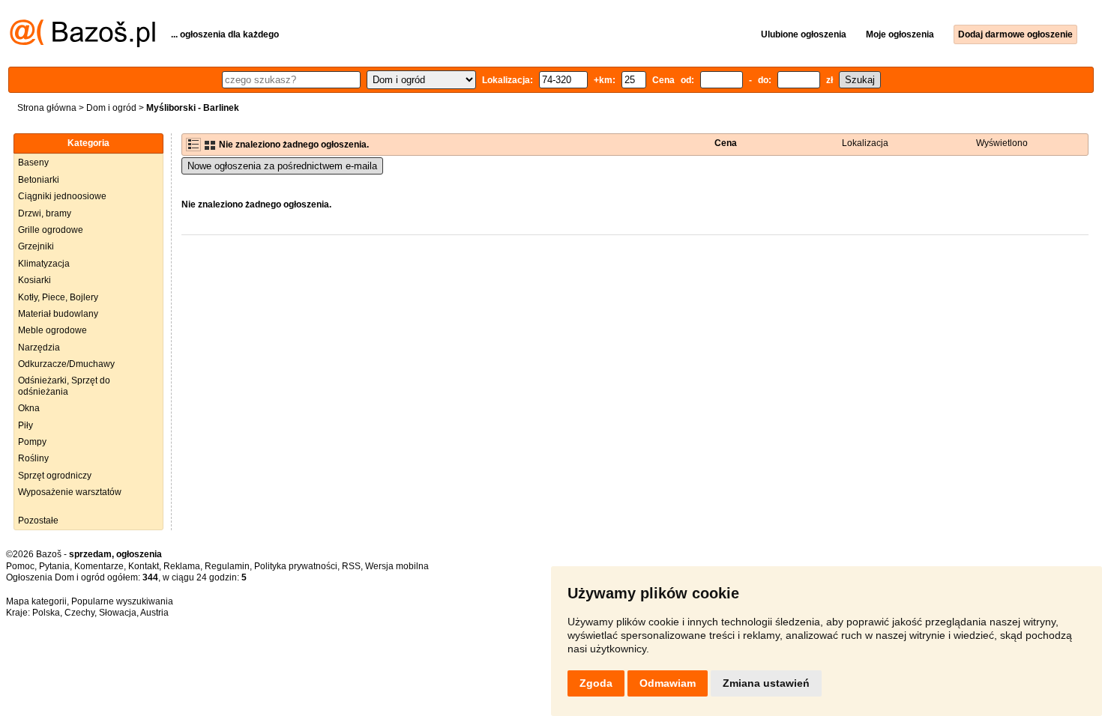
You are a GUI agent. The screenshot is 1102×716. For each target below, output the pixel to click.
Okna (29, 408)
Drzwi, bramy (44, 213)
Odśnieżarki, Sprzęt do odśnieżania (64, 385)
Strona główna (46, 108)
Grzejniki (36, 246)
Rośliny (33, 458)
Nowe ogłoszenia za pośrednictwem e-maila (282, 166)
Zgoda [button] (595, 683)
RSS (351, 566)
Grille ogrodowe (50, 230)
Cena (725, 143)
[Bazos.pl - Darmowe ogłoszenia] (82, 44)
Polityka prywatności (295, 566)
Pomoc (20, 566)
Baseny (33, 162)
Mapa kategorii (36, 601)
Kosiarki (34, 280)
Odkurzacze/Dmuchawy (66, 364)
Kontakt (143, 566)
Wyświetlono (1002, 143)
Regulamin (227, 566)
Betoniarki (38, 180)
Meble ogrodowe (52, 330)
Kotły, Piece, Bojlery (58, 297)
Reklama (181, 566)
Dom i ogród (111, 108)
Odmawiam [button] (667, 683)
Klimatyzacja (44, 263)
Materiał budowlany (58, 314)
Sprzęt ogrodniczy (54, 475)
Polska (46, 612)
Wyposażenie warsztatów (69, 492)
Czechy (79, 612)
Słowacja (117, 612)
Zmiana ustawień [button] (766, 683)
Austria (154, 612)
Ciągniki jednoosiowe (62, 196)
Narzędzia (39, 347)
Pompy (32, 442)
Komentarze (99, 566)
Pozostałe (38, 520)
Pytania (54, 566)
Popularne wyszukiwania (122, 601)
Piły (25, 425)
